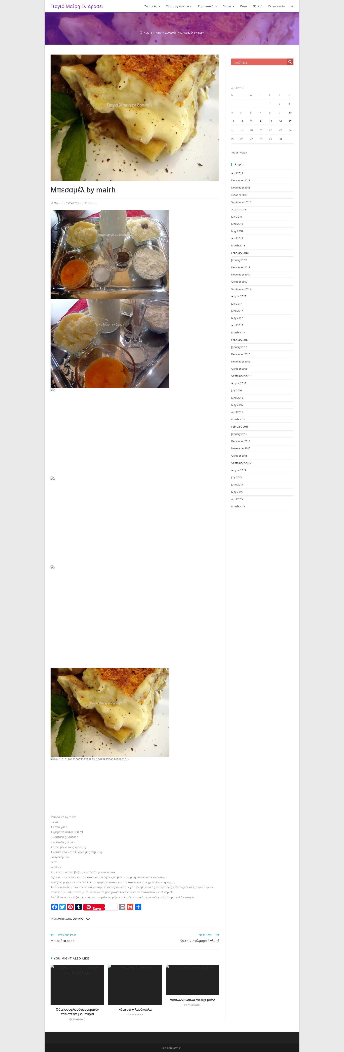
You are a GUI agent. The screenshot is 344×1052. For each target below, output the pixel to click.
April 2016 (237, 412)
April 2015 (237, 499)
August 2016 (238, 383)
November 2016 (240, 361)
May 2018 (237, 231)
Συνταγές (90, 203)
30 (280, 139)
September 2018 (241, 202)
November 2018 (240, 187)
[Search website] (292, 6)
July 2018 (236, 216)
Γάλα (87, 918)
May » (243, 152)
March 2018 (238, 245)
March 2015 (238, 506)
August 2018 (238, 209)
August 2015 (238, 470)
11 (232, 121)
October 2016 (239, 368)
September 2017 (241, 289)
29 (270, 139)
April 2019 (237, 173)
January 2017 (239, 347)
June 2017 (237, 311)
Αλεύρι (61, 918)
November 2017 (240, 274)
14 (261, 121)
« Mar (234, 152)
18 (232, 130)
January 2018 (239, 260)
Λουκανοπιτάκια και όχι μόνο (192, 999)
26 (241, 139)
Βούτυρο (78, 918)
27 (251, 139)
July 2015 (236, 477)
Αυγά (69, 918)
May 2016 (237, 405)
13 (251, 121)
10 (290, 112)
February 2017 (239, 340)
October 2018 (239, 195)
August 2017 (238, 296)
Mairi (57, 203)
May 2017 (237, 318)
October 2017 (239, 281)
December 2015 (240, 441)
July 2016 (236, 390)
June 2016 (237, 398)
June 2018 (237, 224)
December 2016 (240, 354)
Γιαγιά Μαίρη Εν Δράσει (77, 6)
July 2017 (236, 303)
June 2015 (237, 484)
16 (280, 121)
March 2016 (238, 419)
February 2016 (239, 426)
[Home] (141, 32)
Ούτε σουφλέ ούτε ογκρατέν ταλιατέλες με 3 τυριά (77, 1011)
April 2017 (237, 325)
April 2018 (237, 238)
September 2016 (241, 376)
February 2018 (239, 253)
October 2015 (239, 455)
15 (270, 121)
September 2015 (241, 463)
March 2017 (238, 332)
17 (290, 121)
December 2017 (240, 267)
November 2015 (240, 448)
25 (232, 139)
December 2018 (240, 180)
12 (241, 121)
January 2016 (239, 434)
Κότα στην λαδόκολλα (134, 1009)
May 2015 (237, 492)
